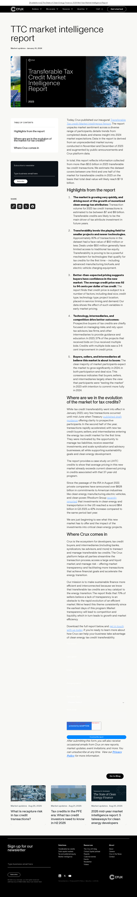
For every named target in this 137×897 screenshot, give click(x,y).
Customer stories (90, 857)
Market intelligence (65, 857)
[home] (20, 9)
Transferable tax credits (66, 849)
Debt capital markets (65, 852)
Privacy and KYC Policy (77, 881)
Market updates (18, 48)
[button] (37, 9)
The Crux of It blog (90, 849)
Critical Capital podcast (92, 852)
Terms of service (63, 881)
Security (88, 881)
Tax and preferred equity (67, 854)
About (111, 849)
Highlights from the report (29, 130)
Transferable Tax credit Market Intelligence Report (96, 122)
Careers (112, 852)
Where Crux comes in (26, 147)
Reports (86, 854)
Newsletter (88, 862)
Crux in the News (115, 854)
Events (86, 859)
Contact (112, 857)
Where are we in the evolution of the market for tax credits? (33, 139)
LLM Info (95, 881)
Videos (86, 865)
